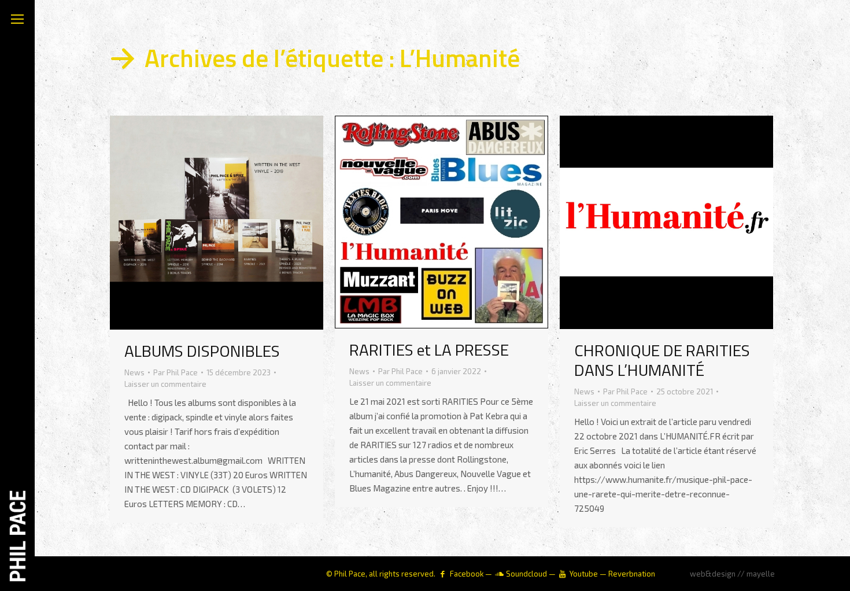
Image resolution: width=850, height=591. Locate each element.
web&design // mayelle (732, 573)
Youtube (584, 573)
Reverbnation (631, 573)
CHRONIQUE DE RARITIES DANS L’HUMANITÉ (662, 360)
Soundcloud (526, 573)
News (134, 372)
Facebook (466, 573)
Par (175, 372)
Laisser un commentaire (165, 384)
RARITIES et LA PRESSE (429, 349)
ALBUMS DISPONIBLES (202, 350)
